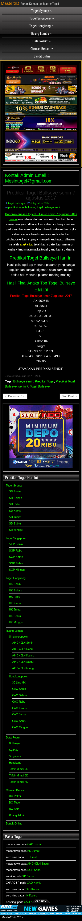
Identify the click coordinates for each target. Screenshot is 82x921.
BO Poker (15, 796)
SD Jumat (15, 517)
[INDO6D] (41, 150)
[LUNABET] (41, 93)
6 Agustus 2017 (39, 203)
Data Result (40, 41)
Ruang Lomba (40, 34)
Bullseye (14, 743)
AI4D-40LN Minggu (23, 668)
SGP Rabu (15, 550)
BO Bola (14, 808)
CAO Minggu (20, 727)
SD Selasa (15, 498)
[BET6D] (41, 160)
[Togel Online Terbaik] (41, 913)
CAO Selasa (19, 695)
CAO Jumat (19, 714)
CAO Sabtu (19, 721)
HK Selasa (15, 590)
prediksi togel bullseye (21, 207)
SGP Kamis (16, 556)
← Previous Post (15, 396)
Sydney (13, 749)
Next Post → (69, 396)
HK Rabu (14, 596)
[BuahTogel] (41, 114)
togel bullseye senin (49, 207)
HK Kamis (15, 603)
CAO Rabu (18, 701)
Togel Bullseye (40, 386)
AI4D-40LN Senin (22, 642)
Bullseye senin (23, 381)
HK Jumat (15, 609)
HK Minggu (15, 622)
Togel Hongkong (40, 26)
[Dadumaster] (41, 73)
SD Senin (15, 491)
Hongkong (15, 762)
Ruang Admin (17, 815)
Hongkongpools (18, 676)
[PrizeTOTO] (41, 129)
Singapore (15, 756)
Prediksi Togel (44, 381)
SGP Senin (16, 544)
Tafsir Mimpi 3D (18, 775)
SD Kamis (15, 510)
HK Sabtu (15, 616)
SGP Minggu (17, 569)
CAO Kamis (19, 708)
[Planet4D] (41, 83)
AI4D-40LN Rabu (22, 649)
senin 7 (23, 386)
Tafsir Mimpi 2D (18, 769)
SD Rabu (14, 504)
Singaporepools (18, 636)
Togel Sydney (40, 11)
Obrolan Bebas (39, 49)
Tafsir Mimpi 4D (18, 781)
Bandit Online (42, 56)
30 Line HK (19, 682)
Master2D (10, 3)
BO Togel (14, 802)
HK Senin (15, 584)
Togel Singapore (40, 18)
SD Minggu (15, 529)
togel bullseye (16, 203)
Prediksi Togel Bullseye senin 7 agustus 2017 (41, 195)
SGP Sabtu (16, 563)
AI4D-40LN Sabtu (22, 661)
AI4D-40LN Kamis (23, 655)
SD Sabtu (15, 523)
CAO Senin (19, 688)
